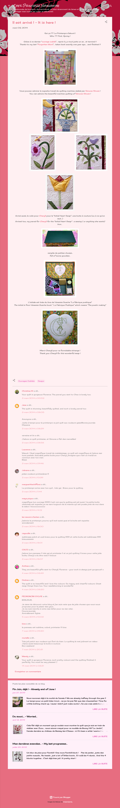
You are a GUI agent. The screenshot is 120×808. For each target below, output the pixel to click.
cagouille (26, 533)
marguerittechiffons (31, 484)
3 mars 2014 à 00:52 (33, 398)
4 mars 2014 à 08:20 (33, 589)
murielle (25, 638)
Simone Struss (92, 91)
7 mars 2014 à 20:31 (32, 649)
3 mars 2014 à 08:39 (33, 428)
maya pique (27, 498)
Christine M (27, 391)
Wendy (25, 656)
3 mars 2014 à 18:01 (32, 543)
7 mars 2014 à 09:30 (33, 631)
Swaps (41, 381)
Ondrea (25, 580)
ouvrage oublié (49, 42)
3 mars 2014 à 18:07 (32, 559)
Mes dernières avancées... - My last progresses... (40, 743)
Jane (24, 405)
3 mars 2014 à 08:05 (33, 412)
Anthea (25, 566)
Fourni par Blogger (61, 797)
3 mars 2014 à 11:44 (32, 492)
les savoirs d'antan (30, 517)
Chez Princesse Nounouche (36, 5)
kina (24, 624)
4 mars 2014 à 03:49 (33, 573)
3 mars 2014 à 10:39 (32, 477)
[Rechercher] (110, 6)
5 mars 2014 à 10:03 (33, 617)
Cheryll (42, 216)
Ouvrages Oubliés (26, 381)
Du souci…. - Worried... (25, 716)
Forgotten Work (45, 44)
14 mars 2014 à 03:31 (33, 666)
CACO (25, 550)
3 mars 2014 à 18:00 (32, 526)
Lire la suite (100, 709)
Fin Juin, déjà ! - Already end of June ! (34, 689)
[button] (106, 22)
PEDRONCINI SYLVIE (32, 596)
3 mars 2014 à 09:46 (33, 463)
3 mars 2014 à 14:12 (32, 510)
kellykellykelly (67, 802)
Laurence (26, 449)
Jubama (25, 470)
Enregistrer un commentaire (28, 671)
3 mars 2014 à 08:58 (33, 443)
